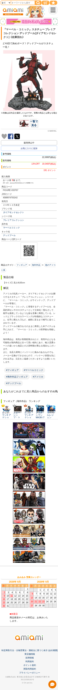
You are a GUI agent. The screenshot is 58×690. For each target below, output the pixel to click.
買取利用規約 (29, 669)
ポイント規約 (29, 665)
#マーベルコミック (33, 370)
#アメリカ (38, 376)
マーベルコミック (11, 227)
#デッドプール (13, 383)
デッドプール (9, 235)
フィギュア (22, 265)
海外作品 (36, 265)
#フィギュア (12, 370)
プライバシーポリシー (29, 673)
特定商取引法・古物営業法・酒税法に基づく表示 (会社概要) (29, 650)
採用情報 (29, 658)
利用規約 (29, 661)
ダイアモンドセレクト (13, 212)
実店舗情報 (29, 654)
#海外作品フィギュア (17, 376)
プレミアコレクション (13, 220)
